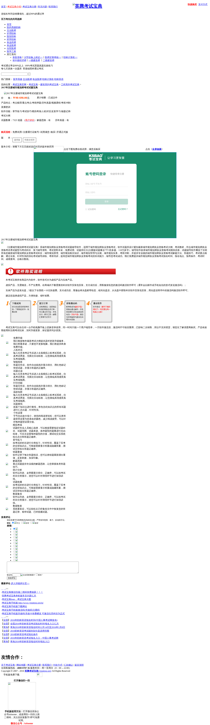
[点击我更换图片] (28, 575)
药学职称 (11, 39)
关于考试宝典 (8, 665)
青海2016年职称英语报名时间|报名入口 (30, 641)
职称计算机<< (70, 57)
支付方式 (202, 4)
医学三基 (11, 51)
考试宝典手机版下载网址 (14, 606)
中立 (18, 523)
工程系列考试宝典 (70, 84)
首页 (3, 6)
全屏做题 (156, 149)
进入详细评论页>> (20, 583)
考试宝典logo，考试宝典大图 (16, 599)
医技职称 (11, 36)
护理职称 (11, 33)
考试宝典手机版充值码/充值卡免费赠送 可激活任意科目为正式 (33, 613)
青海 (5, 627)
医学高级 (17, 79)
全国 (5, 620)
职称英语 (58, 79)
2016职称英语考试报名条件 (24, 634)
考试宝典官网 (19, 84)
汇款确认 (68, 665)
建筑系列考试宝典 (49, 84)
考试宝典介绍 (14, 6)
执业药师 (11, 42)
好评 (27, 523)
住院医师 (11, 48)
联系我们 (53, 6)
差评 (36, 523)
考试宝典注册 (29, 6)
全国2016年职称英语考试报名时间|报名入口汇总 (34, 623)
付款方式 (57, 665)
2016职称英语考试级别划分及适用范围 (29, 631)
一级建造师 (34, 60)
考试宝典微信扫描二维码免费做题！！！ (22, 592)
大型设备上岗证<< (33, 57)
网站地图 (21, 665)
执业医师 (11, 45)
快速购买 (192, 4)
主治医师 (11, 30)
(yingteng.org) (38, 671)
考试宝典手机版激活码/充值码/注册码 (21, 610)
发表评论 (11, 578)
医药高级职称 (14, 27)
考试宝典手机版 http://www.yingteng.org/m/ (22, 603)
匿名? (40, 575)
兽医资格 (17, 57)
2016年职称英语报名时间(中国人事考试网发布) (33, 620)
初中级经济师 (19, 60)
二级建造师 (48, 60)
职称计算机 (48, 79)
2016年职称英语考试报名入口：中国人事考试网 (34, 638)
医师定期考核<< (53, 57)
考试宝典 (33, 84)
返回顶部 (79, 665)
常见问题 (42, 6)
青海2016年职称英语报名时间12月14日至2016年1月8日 (37, 627)
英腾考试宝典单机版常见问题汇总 (19, 595)
